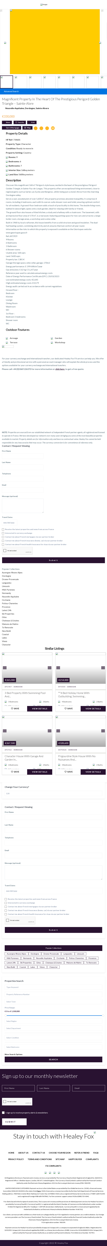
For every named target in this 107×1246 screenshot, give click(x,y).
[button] (102, 43)
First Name (6, 451)
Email (4, 485)
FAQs (95, 1153)
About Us (23, 1153)
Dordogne (30, 108)
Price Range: (10, 1008)
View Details (39, 708)
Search (53, 1059)
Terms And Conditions (40, 1159)
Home (11, 1153)
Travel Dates (7, 517)
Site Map (60, 1159)
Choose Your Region (59, 1153)
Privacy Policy (16, 1159)
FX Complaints (53, 1166)
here (39, 1191)
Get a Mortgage (12, 128)
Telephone (6, 474)
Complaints (92, 1159)
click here (60, 369)
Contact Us (38, 1153)
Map (29, 128)
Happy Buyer (75, 1159)
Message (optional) (10, 496)
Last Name (6, 462)
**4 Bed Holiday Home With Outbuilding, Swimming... (74, 694)
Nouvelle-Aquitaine (14, 108)
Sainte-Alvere (42, 108)
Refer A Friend (81, 1153)
